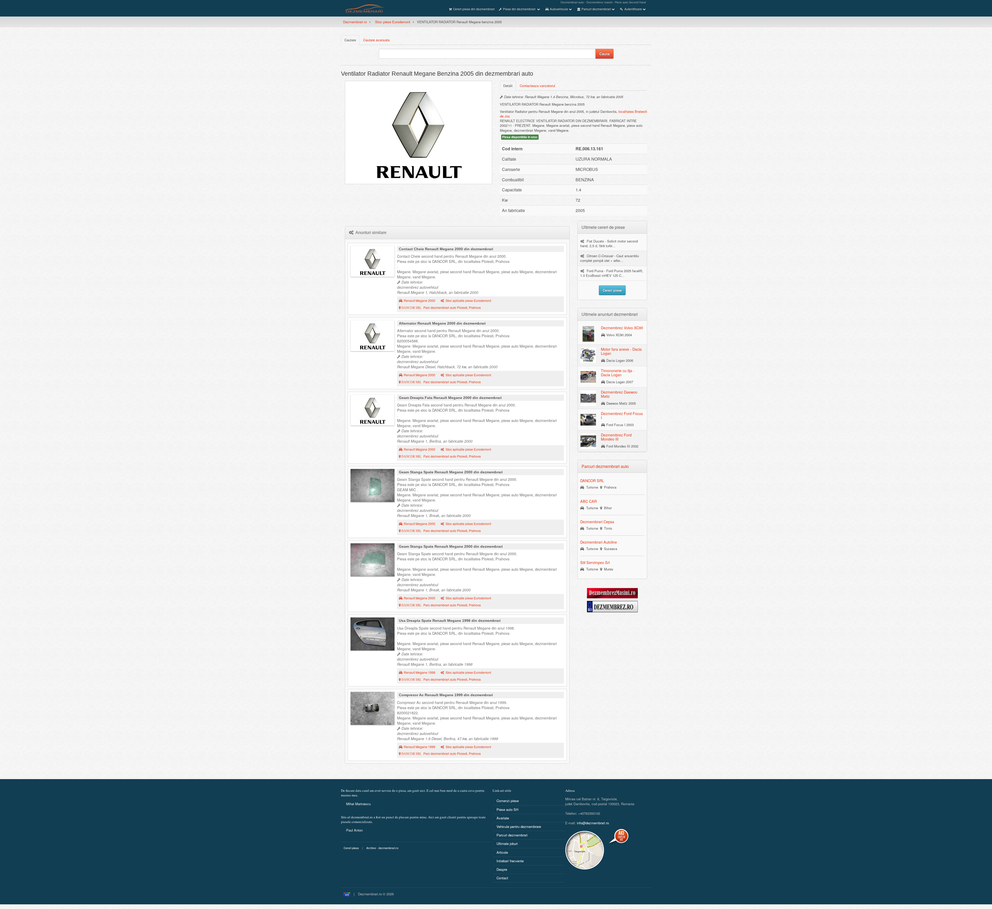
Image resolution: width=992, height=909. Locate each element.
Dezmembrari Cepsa (597, 521)
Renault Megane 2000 (419, 301)
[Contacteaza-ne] (597, 850)
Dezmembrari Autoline (598, 542)
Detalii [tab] (508, 85)
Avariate (503, 818)
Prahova (609, 487)
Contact (502, 877)
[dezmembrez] (612, 606)
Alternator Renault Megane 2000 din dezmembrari (442, 323)
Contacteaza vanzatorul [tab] (537, 85)
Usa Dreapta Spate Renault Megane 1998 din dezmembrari (450, 620)
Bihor (607, 507)
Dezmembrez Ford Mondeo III (616, 437)
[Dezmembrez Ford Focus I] (588, 419)
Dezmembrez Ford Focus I (622, 415)
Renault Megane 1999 (419, 747)
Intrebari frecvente (510, 860)
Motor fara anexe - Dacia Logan (621, 351)
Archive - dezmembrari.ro (382, 848)
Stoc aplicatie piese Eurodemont (468, 301)
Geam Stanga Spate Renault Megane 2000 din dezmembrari (451, 472)
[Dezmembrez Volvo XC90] (588, 334)
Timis (607, 528)
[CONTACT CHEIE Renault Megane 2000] (372, 261)
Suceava (609, 548)
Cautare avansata (376, 39)
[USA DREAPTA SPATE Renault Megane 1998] (372, 634)
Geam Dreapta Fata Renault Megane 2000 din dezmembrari (450, 398)
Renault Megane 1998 (419, 672)
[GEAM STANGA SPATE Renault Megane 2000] (372, 485)
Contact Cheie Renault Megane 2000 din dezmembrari (446, 249)
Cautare (350, 39)
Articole (502, 852)
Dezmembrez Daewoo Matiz (619, 394)
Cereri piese (351, 848)
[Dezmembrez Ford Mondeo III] (588, 441)
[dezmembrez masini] (612, 592)
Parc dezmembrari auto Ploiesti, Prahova (441, 307)
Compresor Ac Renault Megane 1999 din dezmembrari (446, 695)
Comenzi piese (508, 800)
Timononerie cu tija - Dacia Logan (617, 372)
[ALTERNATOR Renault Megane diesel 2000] (372, 335)
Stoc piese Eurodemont (392, 21)
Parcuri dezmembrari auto (605, 466)
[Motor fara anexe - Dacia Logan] (588, 355)
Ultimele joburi (507, 843)
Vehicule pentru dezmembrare (519, 826)
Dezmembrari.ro (355, 21)
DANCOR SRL (592, 480)
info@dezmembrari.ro (593, 822)
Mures (607, 569)
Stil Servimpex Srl (595, 562)
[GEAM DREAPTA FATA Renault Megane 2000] (372, 410)
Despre (502, 869)
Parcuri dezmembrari (512, 835)
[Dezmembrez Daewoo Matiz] (588, 398)
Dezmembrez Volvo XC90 (622, 327)
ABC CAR (588, 501)
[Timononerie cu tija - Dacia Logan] (588, 376)
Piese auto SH (507, 809)
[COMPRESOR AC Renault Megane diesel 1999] (372, 708)
